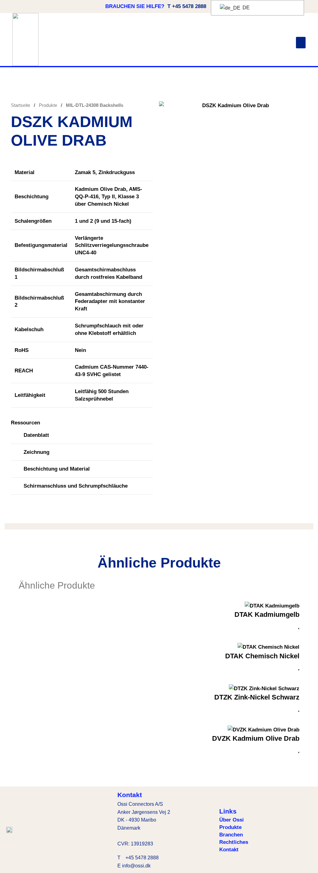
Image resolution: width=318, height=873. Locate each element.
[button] (301, 43)
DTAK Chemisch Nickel (262, 656)
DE (245, 7)
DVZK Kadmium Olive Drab (255, 738)
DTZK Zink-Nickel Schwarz (256, 697)
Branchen (231, 835)
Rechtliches (233, 842)
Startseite (21, 105)
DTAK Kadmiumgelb (266, 614)
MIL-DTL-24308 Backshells (94, 105)
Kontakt (228, 850)
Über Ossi (231, 820)
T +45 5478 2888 (186, 6)
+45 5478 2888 (142, 857)
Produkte (48, 105)
